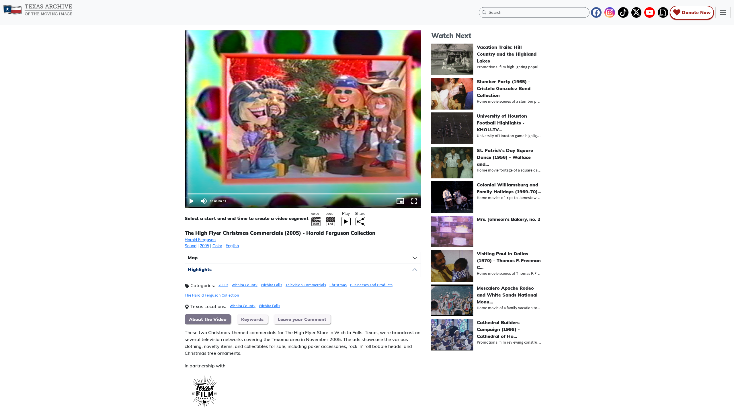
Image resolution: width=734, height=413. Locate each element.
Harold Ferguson (200, 239)
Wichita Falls (271, 284)
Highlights (200, 269)
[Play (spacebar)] (191, 201)
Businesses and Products (371, 284)
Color (217, 245)
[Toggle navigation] (723, 12)
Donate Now (696, 12)
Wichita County (244, 284)
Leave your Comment (302, 319)
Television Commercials (306, 284)
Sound (190, 245)
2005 (204, 245)
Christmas (338, 284)
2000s (223, 284)
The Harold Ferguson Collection (212, 295)
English (232, 245)
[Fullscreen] (414, 201)
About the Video (208, 319)
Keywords (252, 319)
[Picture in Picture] (400, 201)
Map (193, 257)
